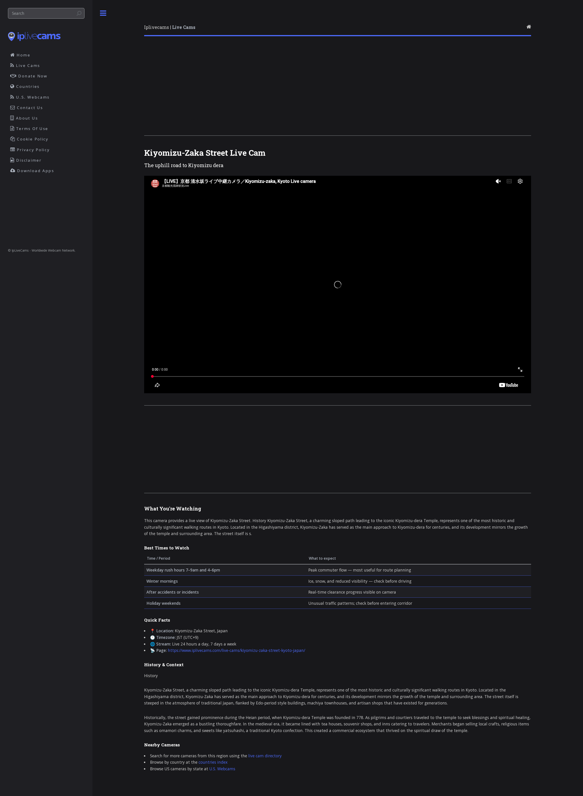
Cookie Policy (32, 139)
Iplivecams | (169, 27)
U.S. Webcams (222, 768)
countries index (213, 762)
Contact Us (29, 107)
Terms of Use (32, 128)
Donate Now (32, 76)
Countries (27, 86)
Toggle (103, 13)
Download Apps (35, 170)
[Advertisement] (280, 92)
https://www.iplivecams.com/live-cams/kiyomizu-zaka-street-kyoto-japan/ (236, 650)
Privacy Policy (32, 149)
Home (23, 55)
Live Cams (27, 65)
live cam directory (265, 755)
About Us (26, 118)
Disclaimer (28, 160)
